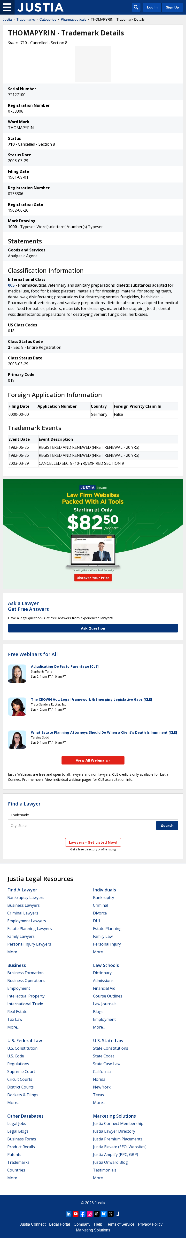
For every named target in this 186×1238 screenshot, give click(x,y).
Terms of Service (120, 1224)
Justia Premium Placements (117, 1139)
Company (82, 1224)
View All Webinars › (93, 760)
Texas (98, 1094)
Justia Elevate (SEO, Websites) (120, 1146)
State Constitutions (110, 1048)
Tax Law (14, 1019)
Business (16, 965)
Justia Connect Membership (118, 1123)
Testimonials (104, 1170)
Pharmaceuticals (73, 19)
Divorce (100, 913)
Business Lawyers (23, 905)
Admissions (103, 980)
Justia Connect (33, 1224)
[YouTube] (75, 1214)
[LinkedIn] (68, 1214)
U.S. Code (15, 1056)
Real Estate (17, 1011)
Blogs (98, 1011)
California (102, 1071)
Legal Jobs (16, 1123)
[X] (111, 1214)
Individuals (104, 890)
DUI (96, 920)
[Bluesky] (104, 1214)
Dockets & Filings (22, 1094)
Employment (18, 988)
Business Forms (21, 1139)
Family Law (103, 936)
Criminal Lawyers (22, 913)
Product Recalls (21, 1146)
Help (98, 1224)
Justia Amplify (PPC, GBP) (115, 1154)
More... (13, 952)
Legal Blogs (18, 1131)
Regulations (18, 1063)
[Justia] (40, 7)
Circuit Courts (19, 1079)
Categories (47, 19)
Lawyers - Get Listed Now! (93, 842)
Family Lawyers (21, 936)
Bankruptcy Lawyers (25, 897)
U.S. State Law (108, 1040)
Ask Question (93, 628)
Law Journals (104, 1003)
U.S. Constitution (22, 1048)
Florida (99, 1079)
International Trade (25, 1003)
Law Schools (106, 965)
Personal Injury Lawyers (29, 944)
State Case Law (106, 1063)
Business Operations (26, 980)
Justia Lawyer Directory (114, 1131)
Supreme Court (21, 1071)
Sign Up (172, 7)
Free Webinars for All (33, 654)
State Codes (104, 1056)
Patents (14, 1154)
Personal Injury (107, 944)
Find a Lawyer (24, 803)
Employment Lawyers (26, 920)
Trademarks (25, 19)
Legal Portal (59, 1224)
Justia (7, 19)
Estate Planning (107, 928)
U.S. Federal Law (24, 1040)
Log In (152, 7)
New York (102, 1087)
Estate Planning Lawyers (29, 928)
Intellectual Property (26, 996)
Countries (16, 1170)
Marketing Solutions (114, 1116)
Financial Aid (104, 988)
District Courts (20, 1087)
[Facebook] (82, 1214)
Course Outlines (107, 996)
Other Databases (25, 1116)
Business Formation (25, 972)
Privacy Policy (150, 1224)
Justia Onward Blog (110, 1162)
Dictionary (102, 972)
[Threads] (97, 1214)
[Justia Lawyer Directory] (118, 1214)
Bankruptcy (103, 897)
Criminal (100, 905)
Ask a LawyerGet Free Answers (28, 606)
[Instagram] (90, 1214)
